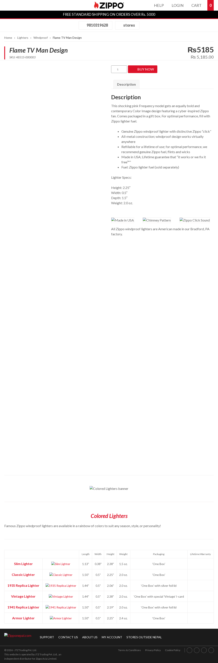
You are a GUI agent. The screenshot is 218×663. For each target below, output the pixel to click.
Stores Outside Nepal (144, 637)
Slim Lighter (23, 564)
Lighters (22, 37)
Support (47, 637)
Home (8, 37)
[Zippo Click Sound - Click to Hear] (194, 220)
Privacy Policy (153, 650)
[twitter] (211, 650)
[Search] (20, 5)
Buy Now (145, 69)
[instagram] (197, 650)
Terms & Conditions (129, 650)
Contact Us (68, 637)
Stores (129, 25)
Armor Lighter (23, 618)
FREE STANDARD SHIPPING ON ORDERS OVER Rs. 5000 (109, 14)
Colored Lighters (109, 515)
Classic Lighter (23, 574)
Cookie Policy (172, 650)
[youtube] (204, 650)
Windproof (40, 37)
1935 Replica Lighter (23, 585)
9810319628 (97, 25)
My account (112, 637)
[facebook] (190, 650)
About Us (90, 637)
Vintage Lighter (23, 596)
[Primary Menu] (9, 5)
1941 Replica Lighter (23, 607)
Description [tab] (126, 84)
